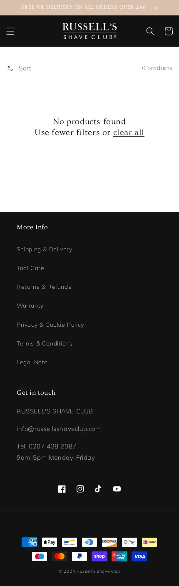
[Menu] (10, 31)
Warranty (30, 305)
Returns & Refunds (44, 286)
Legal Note (32, 362)
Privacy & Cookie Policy (50, 324)
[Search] (150, 31)
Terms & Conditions (45, 343)
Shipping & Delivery (44, 249)
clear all (128, 132)
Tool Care (30, 268)
